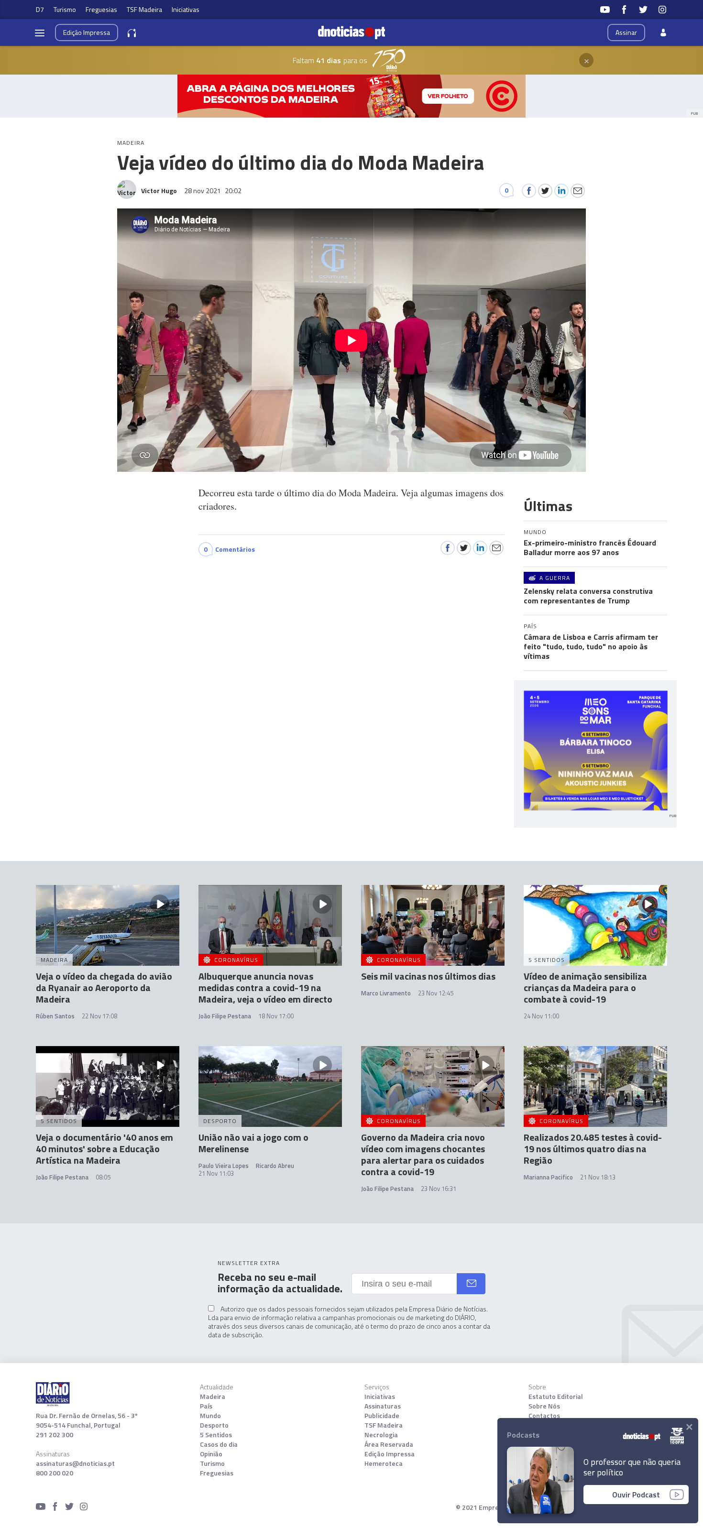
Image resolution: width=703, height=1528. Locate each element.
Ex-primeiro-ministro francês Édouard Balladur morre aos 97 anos (590, 547)
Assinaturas (382, 1406)
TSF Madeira (144, 9)
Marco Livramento (386, 993)
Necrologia (381, 1435)
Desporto (214, 1425)
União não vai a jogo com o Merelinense (253, 1143)
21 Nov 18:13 (597, 1177)
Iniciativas (185, 9)
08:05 (103, 1177)
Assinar (626, 32)
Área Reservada (388, 1444)
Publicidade (381, 1415)
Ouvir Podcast (636, 1494)
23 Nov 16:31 (438, 1188)
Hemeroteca (383, 1463)
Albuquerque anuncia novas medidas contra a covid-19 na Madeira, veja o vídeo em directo (265, 987)
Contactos (544, 1415)
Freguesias (101, 9)
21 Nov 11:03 (216, 1173)
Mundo (210, 1415)
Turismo (65, 9)
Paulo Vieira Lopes (223, 1165)
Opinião (211, 1454)
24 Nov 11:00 (541, 1016)
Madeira (212, 1396)
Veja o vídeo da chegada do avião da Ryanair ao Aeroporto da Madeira (104, 987)
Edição (86, 32)
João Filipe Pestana (224, 1016)
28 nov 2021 (213, 191)
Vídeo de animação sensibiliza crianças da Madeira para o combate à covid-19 (585, 987)
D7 (40, 9)
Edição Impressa (389, 1454)
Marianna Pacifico (548, 1177)
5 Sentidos (216, 1435)
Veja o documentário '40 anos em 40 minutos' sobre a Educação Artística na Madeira (104, 1149)
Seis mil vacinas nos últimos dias (428, 976)
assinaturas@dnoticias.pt (75, 1463)
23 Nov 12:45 (435, 993)
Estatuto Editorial (555, 1396)
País (206, 1406)
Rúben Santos (55, 1016)
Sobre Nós (544, 1406)
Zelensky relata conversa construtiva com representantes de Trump (588, 595)
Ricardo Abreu (275, 1165)
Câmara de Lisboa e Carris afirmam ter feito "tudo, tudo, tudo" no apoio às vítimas (591, 646)
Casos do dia (219, 1444)
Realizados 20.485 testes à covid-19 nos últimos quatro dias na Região (593, 1149)
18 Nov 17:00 (276, 1016)
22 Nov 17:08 (99, 1016)
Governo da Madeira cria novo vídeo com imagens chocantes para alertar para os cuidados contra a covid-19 (423, 1154)
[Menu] (39, 32)
